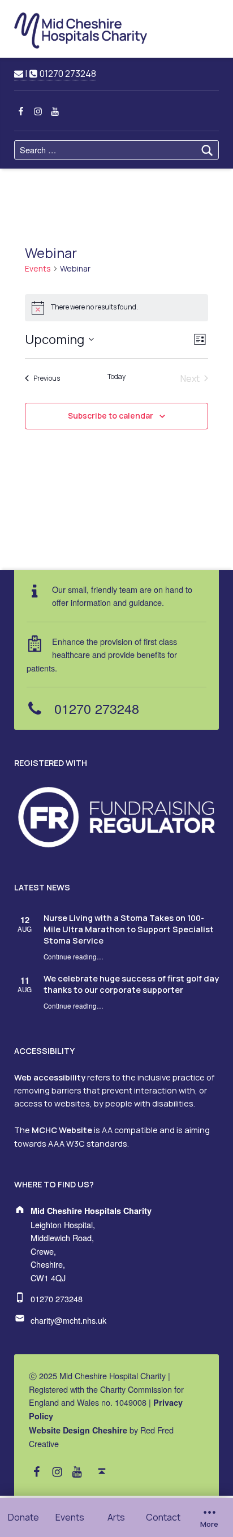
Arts (116, 1517)
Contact (163, 1517)
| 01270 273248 (59, 73)
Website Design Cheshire (78, 1430)
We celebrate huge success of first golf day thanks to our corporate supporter (131, 984)
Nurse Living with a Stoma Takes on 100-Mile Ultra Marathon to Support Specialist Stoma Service (129, 929)
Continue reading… (73, 956)
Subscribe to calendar (110, 415)
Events (69, 1517)
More (209, 1524)
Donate (23, 1517)
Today (116, 376)
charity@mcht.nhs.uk (68, 1320)
